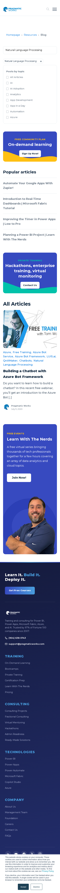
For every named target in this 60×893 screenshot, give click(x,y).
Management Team (16, 812)
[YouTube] (16, 854)
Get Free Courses (20, 590)
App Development (21, 100)
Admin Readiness (14, 734)
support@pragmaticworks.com (26, 644)
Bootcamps (11, 668)
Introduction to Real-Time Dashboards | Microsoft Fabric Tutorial (25, 203)
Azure (14, 117)
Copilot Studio (13, 782)
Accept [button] (23, 886)
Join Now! (19, 477)
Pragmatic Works (21, 406)
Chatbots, (25, 360)
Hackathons (11, 728)
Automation (17, 111)
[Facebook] (24, 854)
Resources (30, 34)
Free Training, (22, 352)
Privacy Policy (48, 871)
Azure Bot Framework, (30, 356)
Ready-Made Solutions (17, 740)
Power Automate (14, 770)
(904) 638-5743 (17, 638)
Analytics (15, 94)
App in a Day (17, 105)
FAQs (8, 835)
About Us (10, 806)
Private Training (13, 674)
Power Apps (12, 764)
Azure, (7, 352)
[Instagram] (40, 854)
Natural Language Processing (23, 362)
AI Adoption (17, 88)
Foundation (11, 818)
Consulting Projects (16, 711)
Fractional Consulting (17, 716)
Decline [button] (36, 886)
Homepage (13, 34)
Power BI (10, 758)
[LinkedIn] (8, 854)
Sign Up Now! (30, 153)
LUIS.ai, (51, 356)
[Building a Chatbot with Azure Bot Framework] (30, 329)
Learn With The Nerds (17, 686)
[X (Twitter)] (32, 854)
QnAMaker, (10, 360)
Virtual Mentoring (15, 722)
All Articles (16, 77)
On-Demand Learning (17, 663)
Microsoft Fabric (14, 776)
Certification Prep (15, 680)
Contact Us (30, 285)
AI (11, 82)
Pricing (9, 692)
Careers (9, 824)
